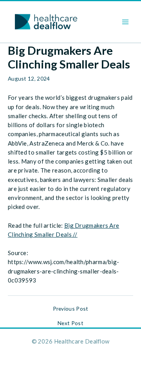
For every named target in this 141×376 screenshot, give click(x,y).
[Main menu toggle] (126, 22)
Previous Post (71, 308)
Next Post (70, 323)
